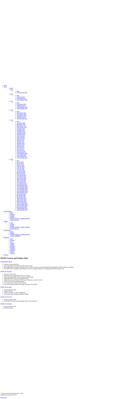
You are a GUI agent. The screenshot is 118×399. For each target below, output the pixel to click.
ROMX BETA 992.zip (6, 261)
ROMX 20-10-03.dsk (6, 303)
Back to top (4, 397)
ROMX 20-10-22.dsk (6, 287)
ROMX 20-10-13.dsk (6, 297)
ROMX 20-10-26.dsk (6, 271)
